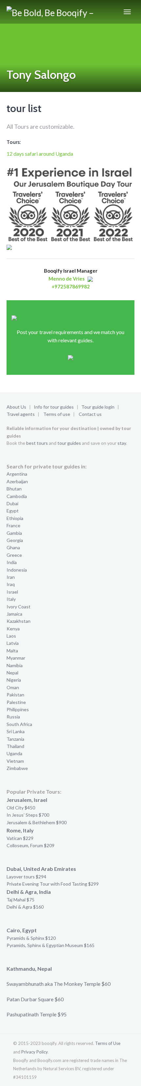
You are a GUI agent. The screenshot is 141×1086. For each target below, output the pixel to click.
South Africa (19, 724)
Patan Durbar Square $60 (35, 999)
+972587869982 (70, 286)
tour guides (69, 443)
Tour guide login (97, 407)
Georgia (15, 540)
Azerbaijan (17, 481)
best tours (37, 443)
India (12, 562)
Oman (13, 687)
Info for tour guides (54, 407)
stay (121, 443)
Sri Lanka (16, 731)
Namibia (15, 665)
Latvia (13, 643)
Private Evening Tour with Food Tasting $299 (53, 884)
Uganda (14, 753)
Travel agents (21, 414)
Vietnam (15, 761)
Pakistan (15, 694)
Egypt (13, 510)
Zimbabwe (17, 768)
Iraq (11, 584)
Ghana (13, 547)
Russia (13, 716)
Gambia (14, 533)
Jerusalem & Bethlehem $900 (37, 822)
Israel (12, 592)
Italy (11, 599)
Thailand (15, 746)
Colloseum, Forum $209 (30, 845)
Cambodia (17, 496)
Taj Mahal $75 (20, 899)
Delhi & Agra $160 (25, 907)
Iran (11, 577)
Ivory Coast (18, 606)
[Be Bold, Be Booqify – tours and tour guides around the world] (53, 12)
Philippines (18, 709)
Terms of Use (107, 1043)
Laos (11, 636)
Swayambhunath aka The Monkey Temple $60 (59, 984)
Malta (12, 650)
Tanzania (15, 739)
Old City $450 (21, 807)
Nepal (12, 672)
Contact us (90, 414)
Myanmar (16, 658)
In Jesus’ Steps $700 (28, 815)
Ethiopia (15, 518)
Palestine (16, 702)
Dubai (12, 503)
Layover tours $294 (26, 876)
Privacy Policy (34, 1051)
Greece (14, 555)
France (13, 525)
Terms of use (56, 414)
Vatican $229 (20, 838)
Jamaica (14, 614)
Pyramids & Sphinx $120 (31, 938)
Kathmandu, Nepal (29, 968)
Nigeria (14, 680)
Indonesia (17, 570)
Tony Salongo (41, 74)
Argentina (17, 474)
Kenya (13, 628)
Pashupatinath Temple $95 (37, 1014)
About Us (16, 407)
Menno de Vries (67, 279)
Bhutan (14, 488)
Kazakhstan (18, 621)
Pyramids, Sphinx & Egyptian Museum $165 (50, 945)
